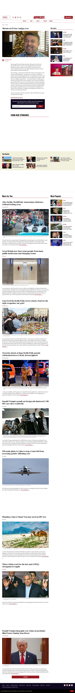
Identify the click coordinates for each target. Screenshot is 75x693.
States (64, 240)
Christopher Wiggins (5, 357)
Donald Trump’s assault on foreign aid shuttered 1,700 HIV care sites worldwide (25, 402)
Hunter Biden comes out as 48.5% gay (67, 51)
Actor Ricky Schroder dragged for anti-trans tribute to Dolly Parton (67, 236)
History (45, 21)
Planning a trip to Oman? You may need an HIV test (24, 517)
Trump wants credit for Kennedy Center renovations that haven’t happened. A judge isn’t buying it (67, 37)
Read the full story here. (17, 97)
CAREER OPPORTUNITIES (14, 685)
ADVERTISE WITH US (22, 685)
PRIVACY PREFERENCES (35, 685)
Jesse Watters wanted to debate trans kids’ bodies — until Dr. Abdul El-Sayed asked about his (67, 222)
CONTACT (3, 685)
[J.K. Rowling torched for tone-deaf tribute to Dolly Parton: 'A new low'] (56, 202)
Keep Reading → (23, 245)
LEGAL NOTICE (48, 685)
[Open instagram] (20, 17)
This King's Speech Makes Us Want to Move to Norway (42, 159)
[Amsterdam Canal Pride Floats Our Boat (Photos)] (31, 165)
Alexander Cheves (5, 305)
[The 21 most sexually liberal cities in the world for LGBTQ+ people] (55, 159)
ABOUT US (7, 685)
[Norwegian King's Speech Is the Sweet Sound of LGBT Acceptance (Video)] (31, 159)
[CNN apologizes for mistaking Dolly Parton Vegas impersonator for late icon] (56, 58)
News (31, 21)
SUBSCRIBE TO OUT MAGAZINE (5, 17)
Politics (24, 21)
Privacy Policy (22, 691)
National (64, 32)
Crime (64, 40)
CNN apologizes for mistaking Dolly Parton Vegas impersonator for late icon (67, 60)
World (6, 24)
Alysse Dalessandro (5, 207)
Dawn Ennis (4, 256)
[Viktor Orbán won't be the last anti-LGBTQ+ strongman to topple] (25, 584)
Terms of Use (29, 691)
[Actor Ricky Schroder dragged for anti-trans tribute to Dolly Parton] (56, 234)
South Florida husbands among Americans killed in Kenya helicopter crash (18, 159)
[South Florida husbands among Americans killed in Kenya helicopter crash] (6, 159)
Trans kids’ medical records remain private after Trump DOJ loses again (67, 228)
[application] (62, 70)
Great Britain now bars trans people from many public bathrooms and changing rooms (22, 252)
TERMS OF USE (42, 685)
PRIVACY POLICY (28, 685)
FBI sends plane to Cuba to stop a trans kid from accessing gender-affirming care (23, 452)
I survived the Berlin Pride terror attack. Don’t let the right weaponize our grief (25, 301)
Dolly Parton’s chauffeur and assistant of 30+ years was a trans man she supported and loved (68, 213)
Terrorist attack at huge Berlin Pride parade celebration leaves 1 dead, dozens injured (21, 354)
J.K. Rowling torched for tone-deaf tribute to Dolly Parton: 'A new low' (67, 204)
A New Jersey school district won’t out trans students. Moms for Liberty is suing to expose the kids (68, 245)
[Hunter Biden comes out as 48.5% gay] (56, 50)
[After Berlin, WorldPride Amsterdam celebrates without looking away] (25, 222)
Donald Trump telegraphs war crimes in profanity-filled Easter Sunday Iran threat (24, 631)
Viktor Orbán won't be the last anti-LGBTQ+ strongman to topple (21, 565)
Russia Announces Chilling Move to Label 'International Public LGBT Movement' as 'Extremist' (18, 166)
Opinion (50, 21)
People (64, 200)
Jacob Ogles (4, 406)
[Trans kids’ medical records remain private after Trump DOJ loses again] (56, 226)
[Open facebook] (13, 17)
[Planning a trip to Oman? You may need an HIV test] (25, 534)
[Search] (62, 17)
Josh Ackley (4, 569)
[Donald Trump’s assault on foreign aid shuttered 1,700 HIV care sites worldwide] (25, 421)
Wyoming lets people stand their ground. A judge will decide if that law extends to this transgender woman (68, 46)
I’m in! (40, 106)
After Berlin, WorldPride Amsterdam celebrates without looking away (22, 203)
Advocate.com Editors (9, 59)
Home (3, 24)
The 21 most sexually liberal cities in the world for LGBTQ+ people (66, 159)
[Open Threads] (18, 17)
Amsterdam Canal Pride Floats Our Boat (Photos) (41, 165)
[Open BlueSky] (15, 17)
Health (38, 21)
